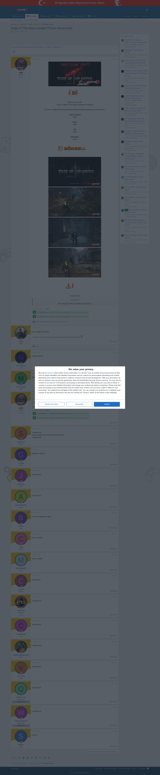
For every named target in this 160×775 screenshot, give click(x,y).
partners (51, 373)
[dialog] (80, 387)
